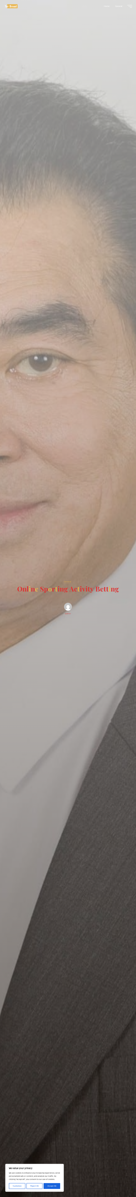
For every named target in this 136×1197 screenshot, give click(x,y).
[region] (34, 1178)
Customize (17, 1186)
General (67, 581)
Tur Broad (11, 6)
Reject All (34, 1186)
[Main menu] (129, 6)
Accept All (51, 1186)
